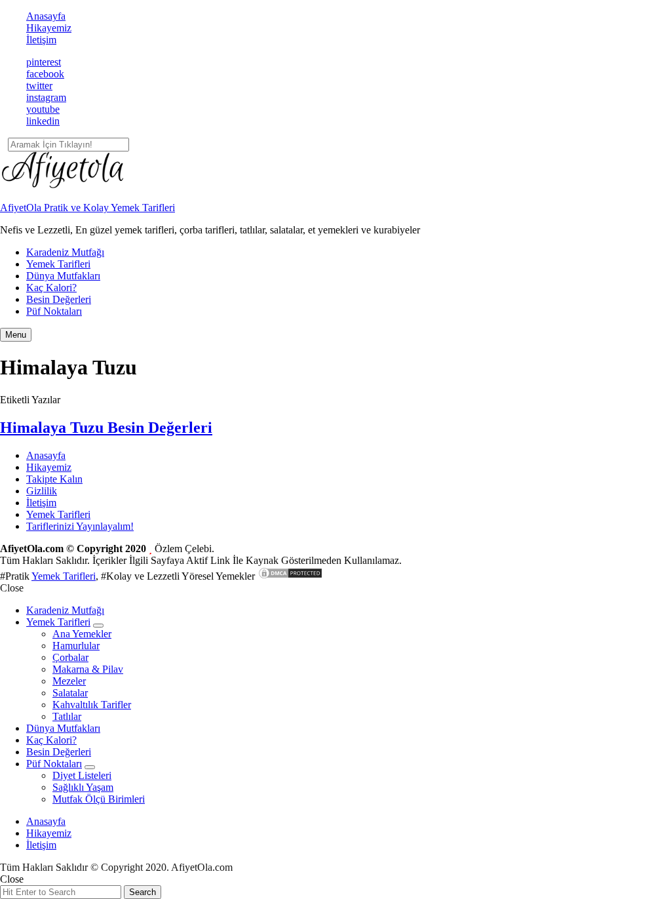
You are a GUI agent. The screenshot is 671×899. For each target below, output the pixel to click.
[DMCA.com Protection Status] (290, 576)
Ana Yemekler (81, 633)
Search (142, 892)
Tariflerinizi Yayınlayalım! (80, 526)
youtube (43, 109)
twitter (39, 85)
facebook (45, 73)
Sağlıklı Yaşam (82, 787)
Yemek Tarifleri (58, 264)
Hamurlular (76, 645)
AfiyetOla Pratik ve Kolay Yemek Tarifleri (87, 207)
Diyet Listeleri (81, 775)
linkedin (43, 121)
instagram (46, 97)
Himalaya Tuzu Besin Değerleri (106, 427)
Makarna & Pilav (87, 669)
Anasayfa (46, 16)
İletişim (41, 39)
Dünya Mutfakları (63, 275)
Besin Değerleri (58, 299)
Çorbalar (70, 657)
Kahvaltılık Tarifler (91, 704)
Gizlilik (41, 490)
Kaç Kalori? (51, 287)
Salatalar (70, 692)
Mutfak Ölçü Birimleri (98, 799)
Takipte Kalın (54, 479)
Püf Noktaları (54, 311)
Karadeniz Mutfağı (65, 252)
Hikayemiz (48, 27)
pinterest (43, 62)
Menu (15, 335)
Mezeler (69, 681)
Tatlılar (66, 716)
